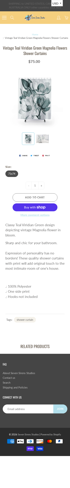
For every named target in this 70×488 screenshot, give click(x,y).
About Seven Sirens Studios (19, 373)
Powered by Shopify (51, 434)
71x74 (11, 173)
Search (6, 382)
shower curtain (25, 319)
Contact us (9, 377)
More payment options (35, 215)
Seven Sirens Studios (28, 434)
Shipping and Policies (15, 387)
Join (60, 408)
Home (35, 34)
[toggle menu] (4, 17)
